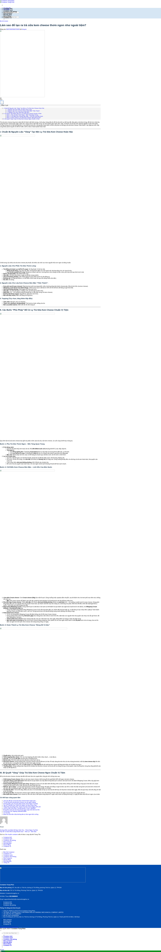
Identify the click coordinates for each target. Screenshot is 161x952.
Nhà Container (7, 858)
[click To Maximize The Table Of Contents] (2, 102)
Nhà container (7, 13)
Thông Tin (6, 862)
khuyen (24, 29)
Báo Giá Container (4, 21)
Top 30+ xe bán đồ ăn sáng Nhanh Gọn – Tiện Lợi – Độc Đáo (18, 831)
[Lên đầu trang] (0, 930)
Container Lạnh (8, 855)
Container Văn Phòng (9, 856)
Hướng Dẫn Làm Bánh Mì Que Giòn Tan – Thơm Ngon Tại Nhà (19, 830)
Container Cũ (7, 853)
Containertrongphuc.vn (12, 893)
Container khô (7, 8)
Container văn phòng (10, 11)
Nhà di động (7, 16)
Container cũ (7, 17)
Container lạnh (8, 10)
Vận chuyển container (11, 834)
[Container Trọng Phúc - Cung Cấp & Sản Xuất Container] (7, 1)
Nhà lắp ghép (7, 14)
